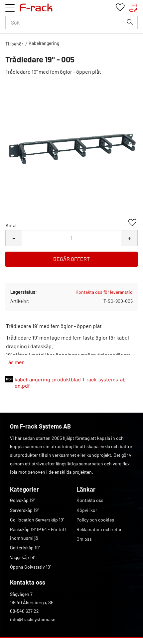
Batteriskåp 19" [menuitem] (25, 547)
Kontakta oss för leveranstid (104, 292)
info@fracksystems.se (32, 619)
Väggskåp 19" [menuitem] (22, 557)
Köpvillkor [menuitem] (86, 510)
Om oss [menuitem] (84, 539)
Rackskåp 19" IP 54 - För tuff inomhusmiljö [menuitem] (38, 533)
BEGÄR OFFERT (71, 259)
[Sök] (130, 22)
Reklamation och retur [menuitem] (99, 529)
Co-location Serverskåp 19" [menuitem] (37, 519)
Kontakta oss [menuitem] (89, 500)
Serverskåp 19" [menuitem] (24, 510)
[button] (10, 8)
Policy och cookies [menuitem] (95, 519)
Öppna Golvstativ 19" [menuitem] (30, 567)
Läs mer (14, 362)
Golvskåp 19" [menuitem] (22, 500)
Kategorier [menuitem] (24, 489)
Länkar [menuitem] (85, 489)
